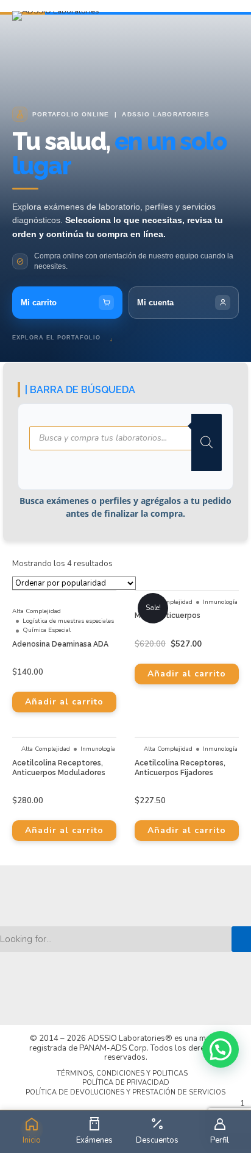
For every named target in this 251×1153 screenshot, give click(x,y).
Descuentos (157, 1140)
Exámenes (94, 1140)
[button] (220, 1049)
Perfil (219, 1140)
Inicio (32, 1140)
